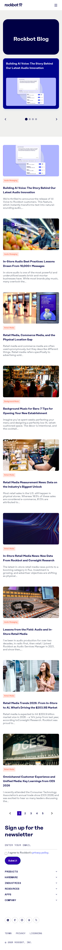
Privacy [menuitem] (20, 933)
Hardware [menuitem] (11, 877)
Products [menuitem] (11, 871)
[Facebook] (15, 920)
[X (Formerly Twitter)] (36, 920)
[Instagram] (22, 920)
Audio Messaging (10, 180)
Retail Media (9, 328)
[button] (5, 119)
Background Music (11, 401)
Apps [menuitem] (8, 894)
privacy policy (40, 852)
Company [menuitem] (10, 900)
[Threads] (29, 920)
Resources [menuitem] (12, 888)
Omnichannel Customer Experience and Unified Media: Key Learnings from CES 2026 (29, 781)
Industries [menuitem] (13, 882)
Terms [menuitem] (8, 933)
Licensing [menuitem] (36, 933)
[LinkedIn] (8, 920)
